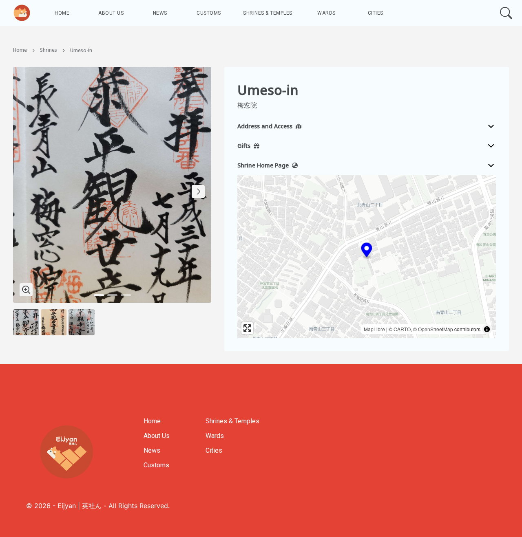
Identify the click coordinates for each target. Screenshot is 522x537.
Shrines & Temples (267, 13)
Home (62, 13)
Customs (209, 13)
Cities (375, 13)
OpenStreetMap (435, 329)
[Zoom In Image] (26, 289)
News (160, 13)
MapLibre (374, 329)
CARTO (402, 329)
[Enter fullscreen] (247, 328)
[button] (366, 251)
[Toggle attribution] (487, 329)
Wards (326, 13)
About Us (111, 13)
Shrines (48, 50)
